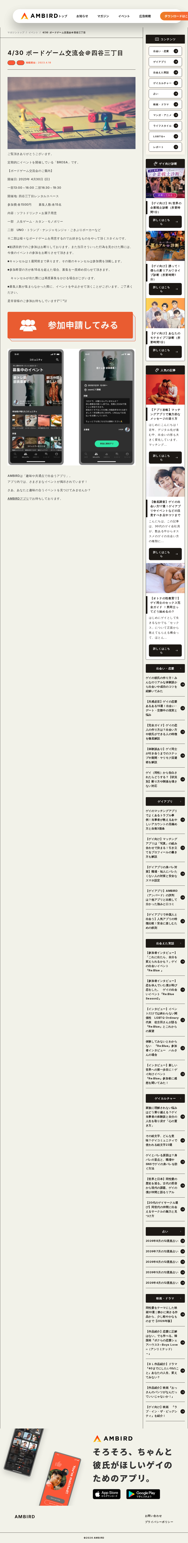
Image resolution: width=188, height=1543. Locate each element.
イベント (33, 32)
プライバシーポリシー (159, 1522)
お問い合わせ (153, 1516)
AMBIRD (25, 1517)
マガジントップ (16, 32)
